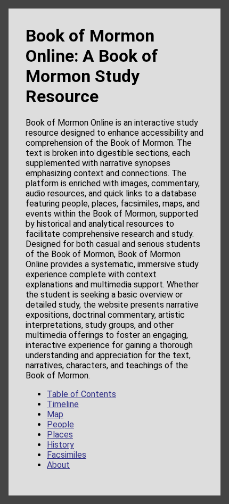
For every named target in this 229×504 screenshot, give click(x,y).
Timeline (63, 404)
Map (55, 414)
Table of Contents (81, 394)
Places (60, 434)
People (60, 424)
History (60, 445)
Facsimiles (66, 455)
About (58, 465)
